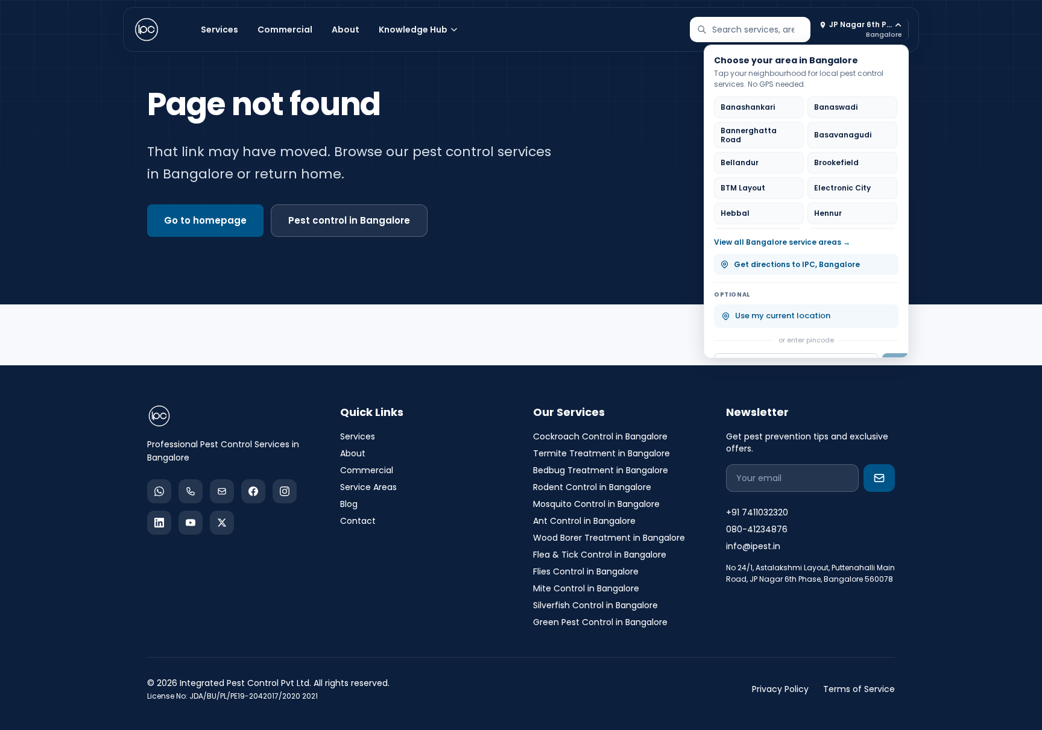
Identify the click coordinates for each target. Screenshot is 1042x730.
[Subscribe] (879, 478)
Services (219, 30)
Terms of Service (859, 689)
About (345, 30)
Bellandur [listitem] (740, 162)
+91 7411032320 (757, 512)
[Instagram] (285, 491)
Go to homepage (205, 220)
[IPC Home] (159, 416)
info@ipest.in (753, 546)
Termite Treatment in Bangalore (601, 453)
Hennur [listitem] (828, 213)
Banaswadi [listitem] (835, 107)
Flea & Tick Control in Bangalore (599, 555)
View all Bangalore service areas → (782, 242)
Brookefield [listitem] (836, 162)
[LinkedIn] (159, 523)
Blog (349, 504)
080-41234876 (757, 529)
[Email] (222, 491)
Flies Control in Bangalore (586, 571)
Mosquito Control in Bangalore (596, 504)
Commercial (284, 30)
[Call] (190, 491)
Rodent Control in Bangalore (592, 487)
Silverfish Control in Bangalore (595, 605)
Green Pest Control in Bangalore (600, 622)
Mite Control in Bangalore (586, 588)
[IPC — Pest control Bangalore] (146, 29)
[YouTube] (190, 523)
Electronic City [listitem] (842, 188)
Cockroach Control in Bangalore (600, 436)
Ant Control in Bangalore (584, 521)
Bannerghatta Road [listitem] (749, 135)
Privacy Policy (780, 689)
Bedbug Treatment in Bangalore (600, 470)
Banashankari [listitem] (748, 107)
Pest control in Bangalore (349, 220)
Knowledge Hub (413, 30)
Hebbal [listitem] (735, 213)
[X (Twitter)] (222, 523)
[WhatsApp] (159, 491)
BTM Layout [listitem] (743, 188)
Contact (358, 521)
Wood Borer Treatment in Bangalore (609, 538)
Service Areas (368, 487)
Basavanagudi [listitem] (842, 135)
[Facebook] (253, 491)
